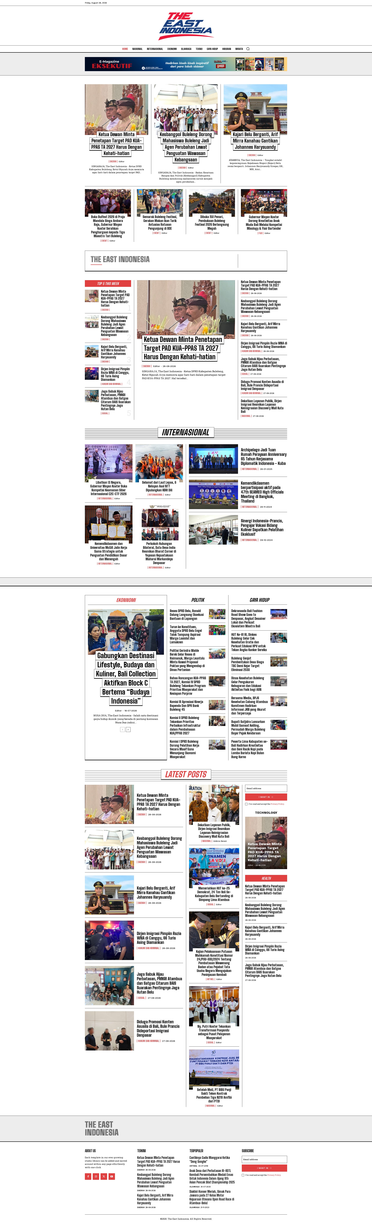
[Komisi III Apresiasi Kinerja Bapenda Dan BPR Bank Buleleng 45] (217, 705)
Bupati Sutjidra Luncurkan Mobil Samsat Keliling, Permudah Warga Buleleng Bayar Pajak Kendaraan (248, 727)
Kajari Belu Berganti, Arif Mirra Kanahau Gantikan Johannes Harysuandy (255, 141)
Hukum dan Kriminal (111, 384)
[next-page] (128, 729)
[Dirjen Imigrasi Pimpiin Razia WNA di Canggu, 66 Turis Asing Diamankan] (92, 373)
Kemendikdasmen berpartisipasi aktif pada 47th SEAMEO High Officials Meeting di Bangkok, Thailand (262, 492)
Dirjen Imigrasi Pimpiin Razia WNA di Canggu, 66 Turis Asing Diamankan (115, 374)
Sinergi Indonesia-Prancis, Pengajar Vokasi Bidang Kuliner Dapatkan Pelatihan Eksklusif (262, 527)
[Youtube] (112, 1176)
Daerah (113, 161)
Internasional (105, 498)
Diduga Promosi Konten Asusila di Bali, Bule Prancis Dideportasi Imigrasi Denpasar (262, 385)
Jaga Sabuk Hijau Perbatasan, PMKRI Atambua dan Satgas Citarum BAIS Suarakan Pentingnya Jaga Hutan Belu (116, 400)
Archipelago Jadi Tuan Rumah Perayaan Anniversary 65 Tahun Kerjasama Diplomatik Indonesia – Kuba (264, 456)
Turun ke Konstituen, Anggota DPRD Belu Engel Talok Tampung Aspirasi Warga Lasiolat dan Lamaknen (186, 634)
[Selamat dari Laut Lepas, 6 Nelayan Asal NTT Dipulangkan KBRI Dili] (159, 463)
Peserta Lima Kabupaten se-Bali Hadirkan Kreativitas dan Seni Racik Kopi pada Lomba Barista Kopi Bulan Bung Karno (249, 749)
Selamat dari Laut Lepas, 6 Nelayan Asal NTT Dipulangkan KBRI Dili (159, 486)
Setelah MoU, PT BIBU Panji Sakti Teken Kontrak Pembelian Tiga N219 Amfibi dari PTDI (214, 1095)
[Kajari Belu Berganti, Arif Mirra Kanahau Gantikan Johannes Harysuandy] (255, 109)
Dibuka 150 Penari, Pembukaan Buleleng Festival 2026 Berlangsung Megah (212, 222)
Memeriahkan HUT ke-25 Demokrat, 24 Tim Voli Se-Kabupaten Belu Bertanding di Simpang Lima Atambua (214, 894)
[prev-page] (122, 729)
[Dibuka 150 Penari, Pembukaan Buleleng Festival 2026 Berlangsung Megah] (212, 203)
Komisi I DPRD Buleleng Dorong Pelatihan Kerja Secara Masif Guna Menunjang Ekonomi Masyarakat (184, 749)
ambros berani (220, 841)
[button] (247, 48)
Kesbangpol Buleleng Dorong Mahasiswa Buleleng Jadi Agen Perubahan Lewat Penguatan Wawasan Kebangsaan (186, 147)
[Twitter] (104, 1176)
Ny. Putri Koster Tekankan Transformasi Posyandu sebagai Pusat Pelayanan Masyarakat (214, 1032)
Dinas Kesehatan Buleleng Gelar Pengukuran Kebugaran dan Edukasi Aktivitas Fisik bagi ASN (247, 684)
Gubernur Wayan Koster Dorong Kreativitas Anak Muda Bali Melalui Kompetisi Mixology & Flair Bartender (264, 222)
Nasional (246, 416)
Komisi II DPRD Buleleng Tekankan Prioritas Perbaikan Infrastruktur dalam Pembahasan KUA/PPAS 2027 (185, 725)
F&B (260, 233)
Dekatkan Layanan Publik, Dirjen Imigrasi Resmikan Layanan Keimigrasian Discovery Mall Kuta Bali (262, 406)
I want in (264, 797)
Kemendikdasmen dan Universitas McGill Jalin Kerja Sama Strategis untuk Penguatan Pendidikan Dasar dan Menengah (108, 551)
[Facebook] (88, 1176)
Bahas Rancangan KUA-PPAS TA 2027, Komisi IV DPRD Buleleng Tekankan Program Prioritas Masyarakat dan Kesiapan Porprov (188, 685)
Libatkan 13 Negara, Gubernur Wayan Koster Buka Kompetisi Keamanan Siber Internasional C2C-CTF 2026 (108, 488)
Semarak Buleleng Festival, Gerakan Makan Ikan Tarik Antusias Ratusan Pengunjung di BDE (160, 222)
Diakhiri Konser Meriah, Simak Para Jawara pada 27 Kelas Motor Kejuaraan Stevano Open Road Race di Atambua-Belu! (211, 1197)
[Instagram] (96, 1176)
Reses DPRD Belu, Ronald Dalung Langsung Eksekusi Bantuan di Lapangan (187, 615)
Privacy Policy (277, 804)
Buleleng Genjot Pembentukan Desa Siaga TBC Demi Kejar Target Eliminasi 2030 (247, 664)
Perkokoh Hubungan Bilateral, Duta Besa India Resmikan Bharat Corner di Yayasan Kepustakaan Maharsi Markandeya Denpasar (159, 553)
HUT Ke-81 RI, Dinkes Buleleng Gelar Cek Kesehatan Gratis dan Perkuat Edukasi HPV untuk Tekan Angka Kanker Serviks (249, 642)
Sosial (105, 413)
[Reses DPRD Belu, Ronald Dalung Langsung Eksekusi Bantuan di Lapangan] (217, 614)
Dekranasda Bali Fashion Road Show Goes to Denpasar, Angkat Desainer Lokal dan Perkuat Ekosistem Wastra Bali (248, 618)
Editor (121, 161)
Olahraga (194, 1187)
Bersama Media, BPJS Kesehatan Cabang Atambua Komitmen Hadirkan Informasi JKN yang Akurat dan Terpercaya (249, 705)
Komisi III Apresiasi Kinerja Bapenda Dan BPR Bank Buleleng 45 (186, 705)
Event (104, 241)
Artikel (210, 979)
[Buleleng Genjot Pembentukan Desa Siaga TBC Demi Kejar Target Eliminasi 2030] (278, 661)
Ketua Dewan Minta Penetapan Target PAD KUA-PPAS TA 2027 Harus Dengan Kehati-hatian (115, 298)
